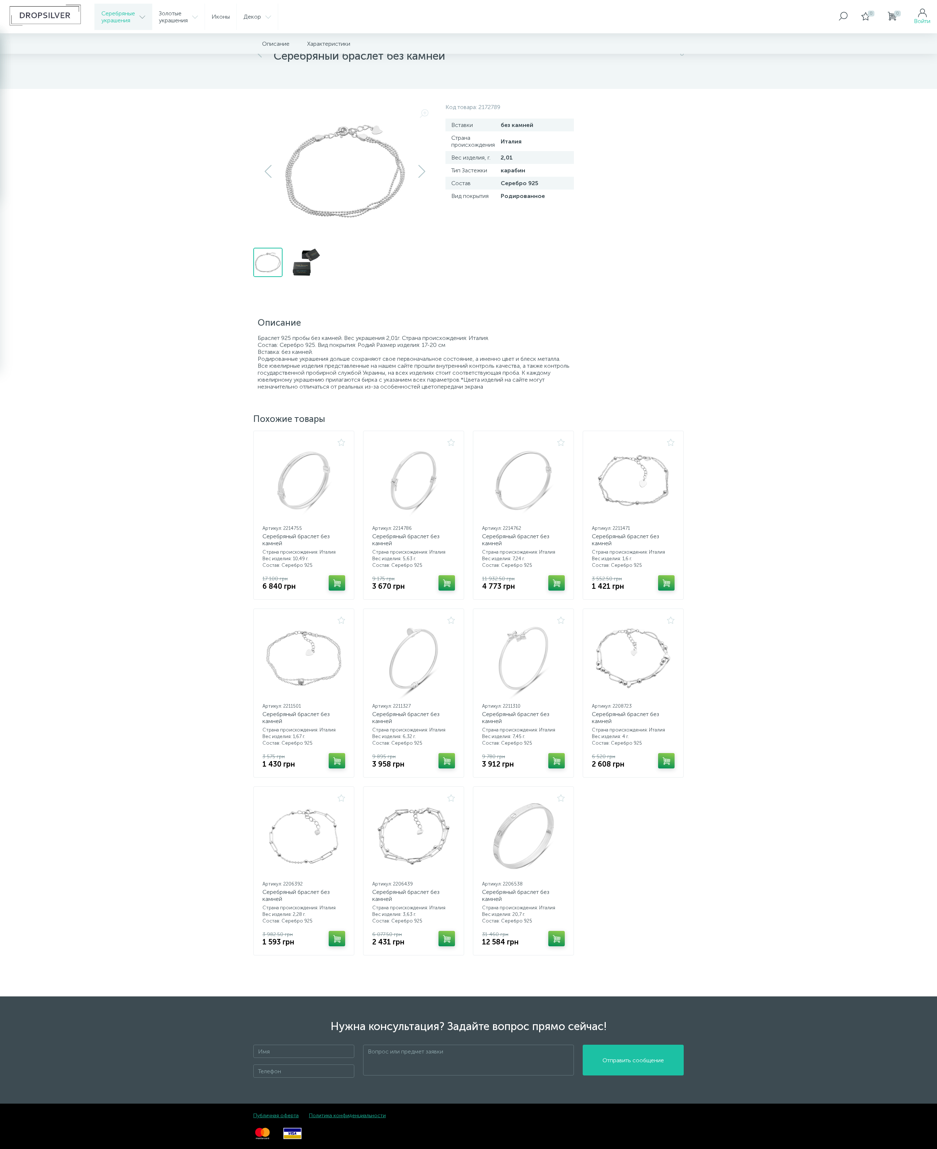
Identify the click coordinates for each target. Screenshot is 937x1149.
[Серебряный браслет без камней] (303, 480)
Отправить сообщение (633, 1060)
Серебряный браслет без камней (296, 540)
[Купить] (337, 583)
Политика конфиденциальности (347, 1115)
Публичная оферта (276, 1115)
